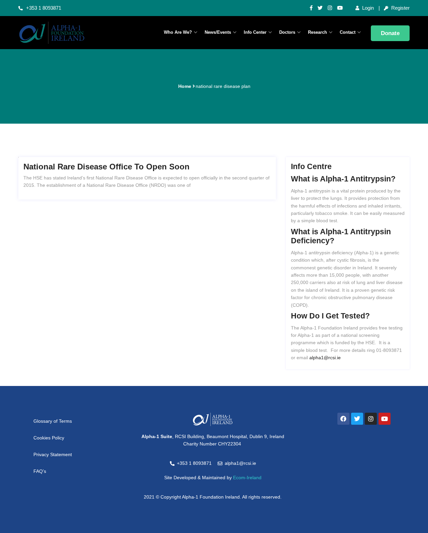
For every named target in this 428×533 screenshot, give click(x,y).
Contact (347, 32)
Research (317, 32)
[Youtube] (340, 8)
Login (367, 8)
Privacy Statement (52, 454)
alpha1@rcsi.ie (325, 357)
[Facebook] (343, 419)
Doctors (287, 32)
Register (400, 8)
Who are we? (178, 32)
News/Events (218, 32)
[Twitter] (320, 8)
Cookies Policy (48, 437)
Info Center (255, 32)
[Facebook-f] (311, 8)
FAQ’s (39, 471)
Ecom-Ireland (247, 477)
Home (184, 86)
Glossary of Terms (52, 421)
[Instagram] (330, 8)
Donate (390, 33)
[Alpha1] (63, 32)
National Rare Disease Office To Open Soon (106, 166)
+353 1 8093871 (43, 8)
